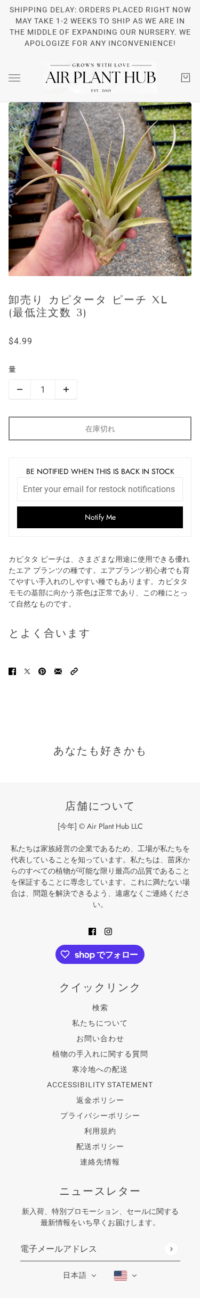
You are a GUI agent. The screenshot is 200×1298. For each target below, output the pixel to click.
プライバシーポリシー (100, 1115)
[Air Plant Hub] (100, 78)
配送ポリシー (100, 1146)
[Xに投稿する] (27, 670)
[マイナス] (20, 389)
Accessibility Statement (100, 1084)
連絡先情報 (100, 1162)
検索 (100, 1007)
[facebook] (92, 931)
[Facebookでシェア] (12, 670)
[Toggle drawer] (14, 77)
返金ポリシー (100, 1100)
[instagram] (108, 931)
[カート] (185, 78)
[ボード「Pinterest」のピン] (42, 670)
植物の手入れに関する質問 (100, 1054)
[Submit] (171, 1249)
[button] (74, 670)
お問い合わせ (100, 1038)
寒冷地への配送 (100, 1069)
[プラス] (66, 389)
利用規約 (100, 1131)
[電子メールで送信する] (58, 670)
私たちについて (100, 1023)
